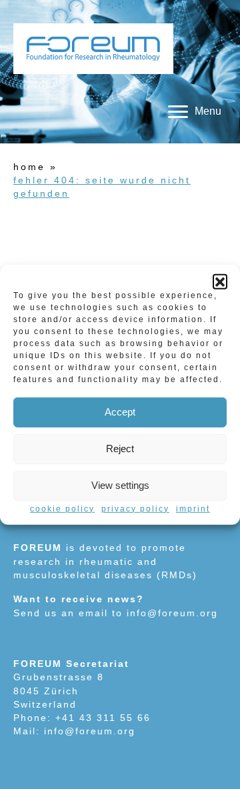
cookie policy (62, 508)
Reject (120, 448)
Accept (120, 412)
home (29, 166)
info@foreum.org (172, 613)
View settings (120, 485)
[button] (220, 280)
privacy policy (135, 508)
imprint (193, 508)
